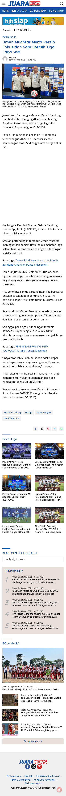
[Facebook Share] (35, 428)
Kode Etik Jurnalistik (44, 779)
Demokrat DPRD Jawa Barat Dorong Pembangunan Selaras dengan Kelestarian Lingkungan (35, 627)
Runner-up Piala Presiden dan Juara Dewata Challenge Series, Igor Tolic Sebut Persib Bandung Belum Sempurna (36, 581)
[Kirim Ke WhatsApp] (61, 428)
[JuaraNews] (24, 3)
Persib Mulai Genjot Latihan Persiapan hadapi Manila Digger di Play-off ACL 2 (16, 529)
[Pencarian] (62, 3)
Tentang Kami (14, 776)
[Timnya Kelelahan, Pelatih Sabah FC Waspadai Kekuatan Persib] (10, 715)
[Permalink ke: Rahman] (5, 58)
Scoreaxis (20, 559)
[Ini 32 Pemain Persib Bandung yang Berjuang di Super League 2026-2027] (16, 451)
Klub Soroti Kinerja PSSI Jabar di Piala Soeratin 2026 (30, 689)
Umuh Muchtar (11, 418)
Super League (43, 412)
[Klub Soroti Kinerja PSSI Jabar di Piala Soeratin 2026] (33, 665)
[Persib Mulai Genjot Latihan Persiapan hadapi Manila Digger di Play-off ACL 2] (16, 515)
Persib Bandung (12, 412)
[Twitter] (33, 767)
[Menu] (4, 3)
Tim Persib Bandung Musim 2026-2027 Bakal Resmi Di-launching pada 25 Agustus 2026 (48, 529)
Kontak (29, 776)
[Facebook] (27, 767)
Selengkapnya (32, 741)
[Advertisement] (33, 186)
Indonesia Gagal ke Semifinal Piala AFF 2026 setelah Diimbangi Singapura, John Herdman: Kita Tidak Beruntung (41, 728)
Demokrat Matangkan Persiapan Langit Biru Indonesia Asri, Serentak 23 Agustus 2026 (35, 604)
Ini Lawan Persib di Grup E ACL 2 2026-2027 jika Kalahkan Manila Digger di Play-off (35, 592)
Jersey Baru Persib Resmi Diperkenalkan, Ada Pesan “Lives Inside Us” (49, 464)
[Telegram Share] (54, 428)
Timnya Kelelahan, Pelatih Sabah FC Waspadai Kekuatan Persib (40, 714)
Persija (28, 412)
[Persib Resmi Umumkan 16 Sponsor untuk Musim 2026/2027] (16, 483)
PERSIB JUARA (9, 36)
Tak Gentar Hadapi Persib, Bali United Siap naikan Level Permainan (41, 699)
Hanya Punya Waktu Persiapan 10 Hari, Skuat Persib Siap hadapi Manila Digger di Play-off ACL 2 (48, 497)
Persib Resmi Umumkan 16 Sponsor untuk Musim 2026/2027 (16, 497)
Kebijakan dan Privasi (47, 776)
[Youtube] (39, 767)
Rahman (12, 57)
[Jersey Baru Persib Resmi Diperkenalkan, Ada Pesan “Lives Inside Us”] (49, 451)
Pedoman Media (33, 783)
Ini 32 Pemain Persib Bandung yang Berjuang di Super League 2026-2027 (16, 464)
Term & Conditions (20, 779)
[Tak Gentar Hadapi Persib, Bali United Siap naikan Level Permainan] (10, 700)
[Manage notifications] (59, 789)
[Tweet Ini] (42, 428)
